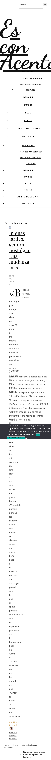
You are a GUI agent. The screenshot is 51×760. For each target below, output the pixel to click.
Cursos (28, 105)
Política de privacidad (30, 84)
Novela (28, 120)
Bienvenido (28, 71)
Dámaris (28, 97)
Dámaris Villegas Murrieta (13, 735)
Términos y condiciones (31, 78)
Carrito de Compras (28, 128)
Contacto (30, 90)
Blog (28, 112)
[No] (26, 438)
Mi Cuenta (28, 136)
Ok (38, 435)
